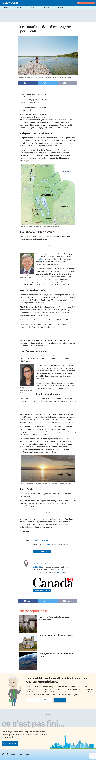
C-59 (55, 119)
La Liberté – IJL (40, 563)
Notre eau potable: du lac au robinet (56, 635)
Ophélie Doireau (40, 540)
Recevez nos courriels (86, 3)
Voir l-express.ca (9, 743)
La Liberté (47, 544)
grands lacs (40, 259)
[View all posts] (42, 551)
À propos (13, 754)
